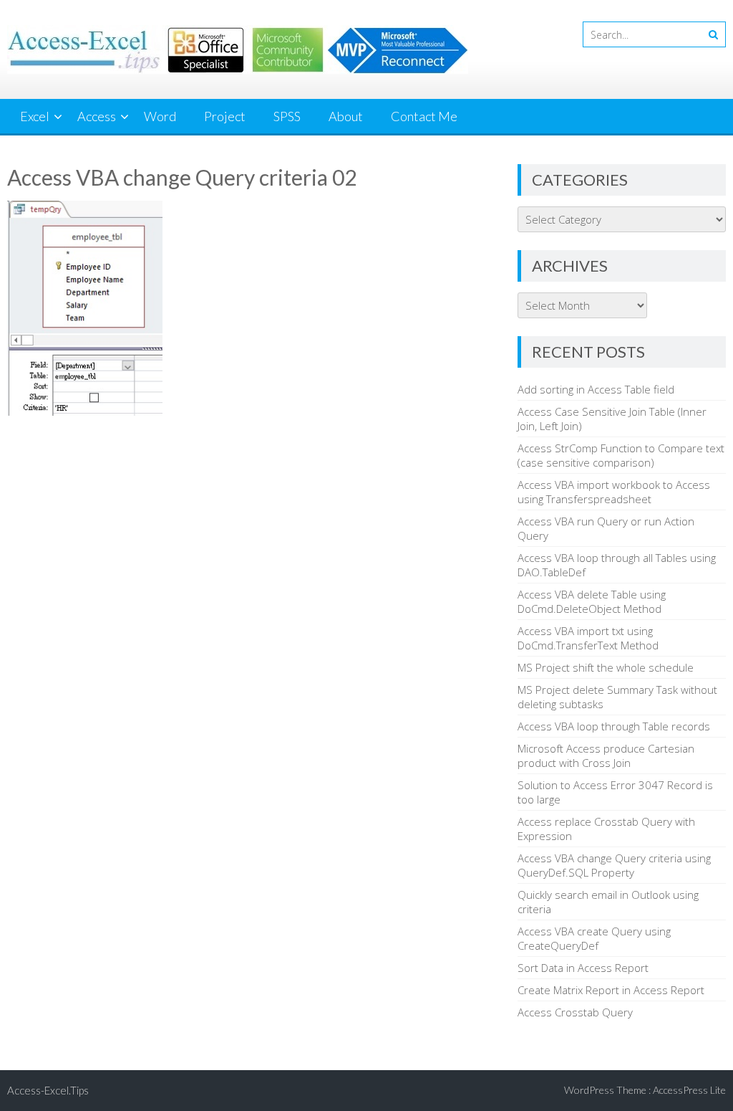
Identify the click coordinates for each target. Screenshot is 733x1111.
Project (225, 116)
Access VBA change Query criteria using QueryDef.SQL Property (614, 865)
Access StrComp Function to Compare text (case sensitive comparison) (621, 455)
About (346, 116)
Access (96, 116)
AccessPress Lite (689, 1090)
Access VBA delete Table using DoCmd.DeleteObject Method (592, 601)
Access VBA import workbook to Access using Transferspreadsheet (614, 491)
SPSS (287, 116)
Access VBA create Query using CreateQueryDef (594, 938)
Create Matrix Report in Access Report (611, 990)
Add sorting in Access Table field (596, 389)
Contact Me (424, 116)
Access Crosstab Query (575, 1012)
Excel (34, 116)
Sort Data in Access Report (583, 967)
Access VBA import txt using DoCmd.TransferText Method (588, 638)
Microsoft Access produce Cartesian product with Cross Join (606, 755)
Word (160, 116)
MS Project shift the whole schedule (606, 667)
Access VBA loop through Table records (614, 726)
